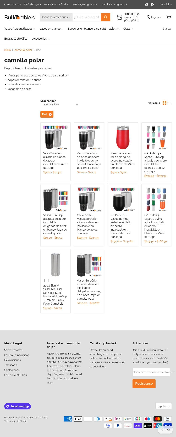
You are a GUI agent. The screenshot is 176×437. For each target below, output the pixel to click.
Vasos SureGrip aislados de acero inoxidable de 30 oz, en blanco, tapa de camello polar (89, 160)
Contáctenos (11, 370)
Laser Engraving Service (84, 4)
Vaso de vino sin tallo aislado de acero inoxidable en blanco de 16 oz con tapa (123, 160)
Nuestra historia (12, 4)
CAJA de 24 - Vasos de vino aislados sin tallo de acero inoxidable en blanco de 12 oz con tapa (121, 226)
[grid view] (164, 103)
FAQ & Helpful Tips (15, 375)
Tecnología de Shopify (16, 421)
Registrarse (144, 383)
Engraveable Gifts (15, 38)
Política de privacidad (16, 355)
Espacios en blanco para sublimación (92, 28)
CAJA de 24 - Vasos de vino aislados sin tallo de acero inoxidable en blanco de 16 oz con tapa (154, 226)
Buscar (167, 28)
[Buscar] (105, 17)
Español (165, 4)
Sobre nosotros (13, 350)
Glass (127, 28)
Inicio (7, 50)
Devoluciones (12, 360)
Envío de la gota (32, 4)
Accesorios (39, 38)
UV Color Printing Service (114, 4)
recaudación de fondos (56, 4)
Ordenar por (48, 101)
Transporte (10, 365)
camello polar (23, 50)
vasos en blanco (50, 28)
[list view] (169, 103)
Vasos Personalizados (18, 28)
